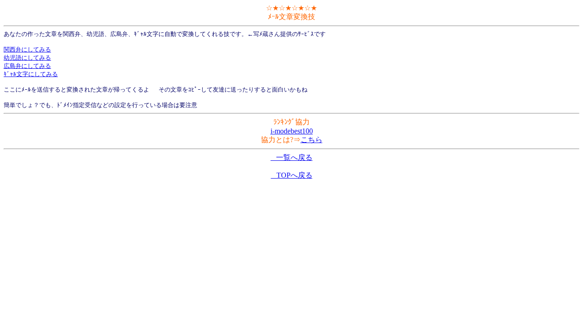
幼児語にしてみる (27, 57)
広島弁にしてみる (27, 65)
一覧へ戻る (291, 157)
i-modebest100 (292, 131)
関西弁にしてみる (27, 49)
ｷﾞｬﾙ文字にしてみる (31, 74)
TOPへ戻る (291, 175)
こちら (311, 140)
